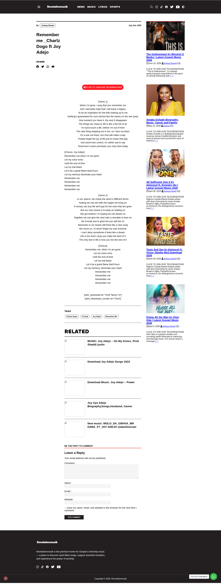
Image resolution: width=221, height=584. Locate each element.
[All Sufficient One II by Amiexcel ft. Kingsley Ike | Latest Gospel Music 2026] (165, 177)
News (81, 6)
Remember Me (111, 316)
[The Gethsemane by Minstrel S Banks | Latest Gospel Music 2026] (165, 49)
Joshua (166, 126)
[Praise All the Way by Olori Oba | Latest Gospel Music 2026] (165, 312)
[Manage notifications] (6, 578)
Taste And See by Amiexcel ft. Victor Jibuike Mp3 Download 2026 (164, 252)
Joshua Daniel (47, 25)
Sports (115, 6)
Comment (69, 463)
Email (67, 491)
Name (67, 483)
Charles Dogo (72, 316)
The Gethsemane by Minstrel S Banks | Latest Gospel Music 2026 (165, 57)
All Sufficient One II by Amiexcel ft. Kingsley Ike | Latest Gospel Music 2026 (162, 185)
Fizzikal (85, 316)
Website (68, 499)
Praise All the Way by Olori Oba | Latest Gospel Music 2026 (162, 320)
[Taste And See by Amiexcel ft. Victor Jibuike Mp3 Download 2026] (165, 244)
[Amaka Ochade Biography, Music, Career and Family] (165, 114)
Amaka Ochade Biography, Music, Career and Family (162, 121)
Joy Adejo (97, 316)
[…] (171, 76)
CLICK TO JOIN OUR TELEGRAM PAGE (104, 87)
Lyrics (102, 6)
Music (91, 6)
